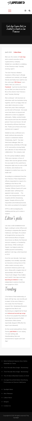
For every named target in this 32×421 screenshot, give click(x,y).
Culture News (17, 52)
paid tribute (13, 331)
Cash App (22, 57)
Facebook (8, 87)
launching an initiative (11, 279)
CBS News (17, 82)
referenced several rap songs (16, 313)
